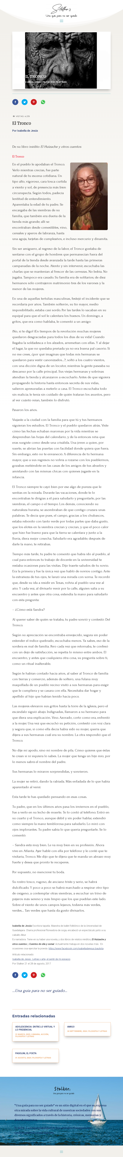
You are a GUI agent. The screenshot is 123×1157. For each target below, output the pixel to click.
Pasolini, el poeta (25, 1053)
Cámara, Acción (39, 1034)
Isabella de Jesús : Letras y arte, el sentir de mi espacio (41, 959)
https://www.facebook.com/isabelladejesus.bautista (76, 948)
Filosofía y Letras (55, 82)
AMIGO (71, 1026)
